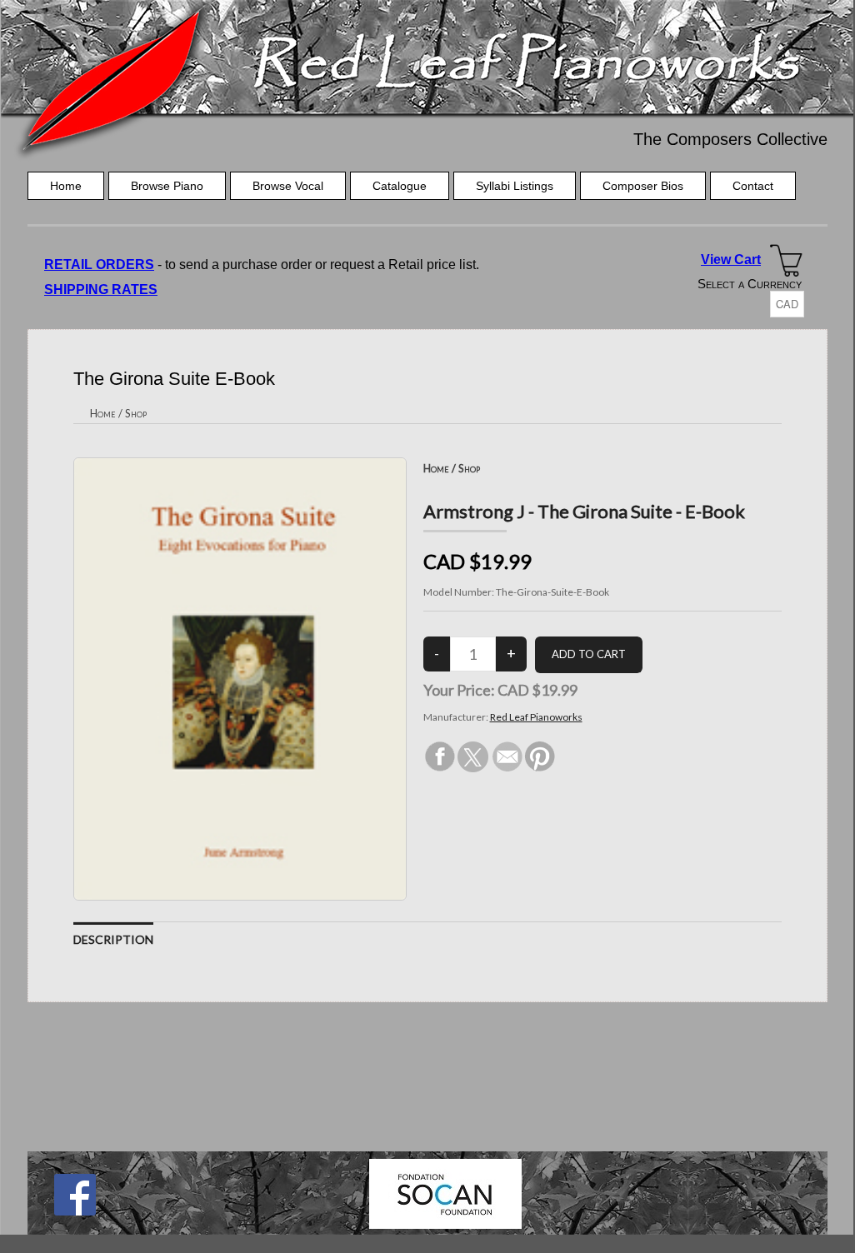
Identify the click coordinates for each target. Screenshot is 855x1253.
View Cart (731, 259)
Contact (752, 185)
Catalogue (399, 185)
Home (66, 185)
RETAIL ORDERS (99, 264)
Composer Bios (642, 185)
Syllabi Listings (514, 185)
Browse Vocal (287, 185)
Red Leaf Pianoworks (536, 717)
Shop (136, 413)
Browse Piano (167, 185)
